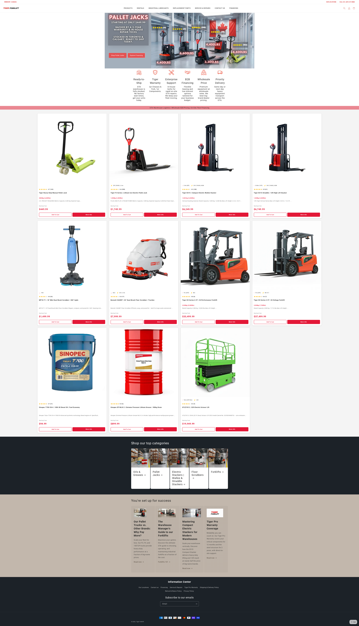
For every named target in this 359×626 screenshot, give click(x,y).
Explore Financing (136, 55)
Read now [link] (211, 558)
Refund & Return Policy (173, 591)
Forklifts (216, 471)
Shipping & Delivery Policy (209, 587)
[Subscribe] (196, 603)
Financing (164, 587)
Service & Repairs (176, 587)
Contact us (155, 587)
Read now (138, 562)
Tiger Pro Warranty (191, 587)
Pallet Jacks (156, 473)
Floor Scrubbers (198, 473)
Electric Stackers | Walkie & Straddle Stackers (178, 478)
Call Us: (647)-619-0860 (347, 2)
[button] (344, 8)
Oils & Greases (138, 473)
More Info (89, 214)
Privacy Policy (189, 591)
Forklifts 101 (163, 562)
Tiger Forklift (140, 621)
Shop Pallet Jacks (117, 55)
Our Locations (331, 2)
